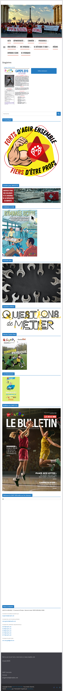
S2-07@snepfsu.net (6, 627)
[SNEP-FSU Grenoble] (31, 6)
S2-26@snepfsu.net (6, 629)
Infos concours (42, 71)
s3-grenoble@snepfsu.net (10, 678)
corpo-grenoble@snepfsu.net (9, 621)
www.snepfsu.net (29, 657)
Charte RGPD (6, 661)
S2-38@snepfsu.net (6, 631)
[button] (24, 41)
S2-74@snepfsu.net (6, 635)
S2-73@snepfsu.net (6, 633)
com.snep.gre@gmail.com (8, 640)
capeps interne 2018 (9, 67)
